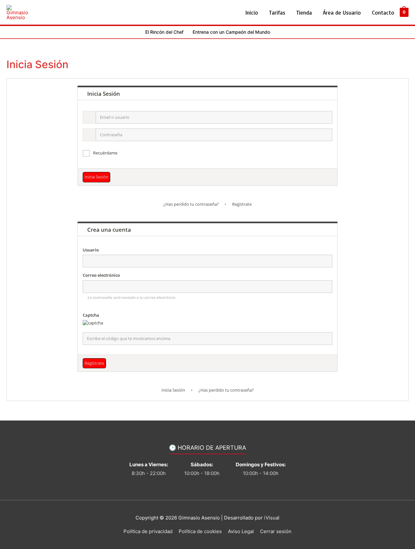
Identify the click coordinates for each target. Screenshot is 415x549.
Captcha (91, 315)
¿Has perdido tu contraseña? (191, 204)
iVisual (271, 518)
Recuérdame (105, 153)
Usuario (91, 250)
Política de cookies (200, 531)
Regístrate (242, 204)
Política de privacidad (148, 531)
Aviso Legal (241, 531)
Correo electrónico (101, 275)
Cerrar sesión (275, 531)
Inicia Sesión (173, 390)
